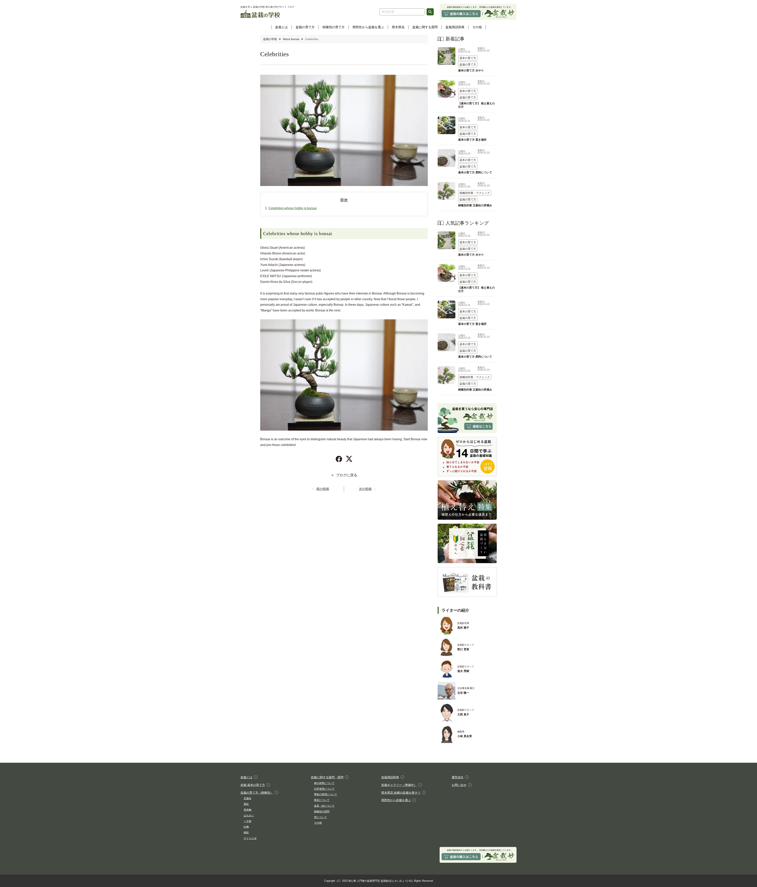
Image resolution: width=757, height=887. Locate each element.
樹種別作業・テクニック (475, 192)
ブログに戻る (346, 475)
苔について (320, 817)
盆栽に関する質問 (425, 27)
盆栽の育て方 (305, 27)
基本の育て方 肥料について (475, 172)
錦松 (246, 832)
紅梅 (246, 826)
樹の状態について (324, 783)
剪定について (321, 800)
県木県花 (398, 27)
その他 (477, 27)
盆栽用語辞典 (455, 27)
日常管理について (324, 788)
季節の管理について (325, 794)
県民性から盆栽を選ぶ (368, 27)
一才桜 (247, 821)
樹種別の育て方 (334, 27)
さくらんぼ (250, 838)
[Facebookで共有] (339, 459)
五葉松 (247, 798)
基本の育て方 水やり (471, 70)
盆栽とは (281, 27)
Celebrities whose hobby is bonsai (292, 208)
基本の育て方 (468, 58)
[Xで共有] (349, 459)
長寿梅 (247, 809)
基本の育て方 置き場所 (472, 139)
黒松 (246, 804)
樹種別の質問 (321, 811)
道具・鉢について (324, 805)
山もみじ (249, 815)
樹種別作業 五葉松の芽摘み (475, 205)
